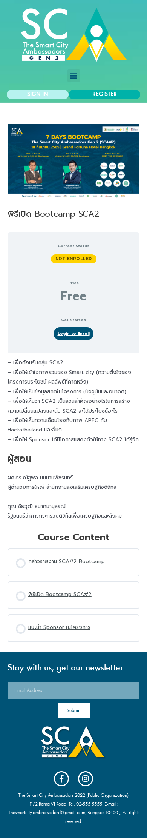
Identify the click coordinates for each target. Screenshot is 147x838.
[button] (73, 75)
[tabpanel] (73, 439)
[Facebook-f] (61, 778)
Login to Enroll (74, 333)
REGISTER (104, 94)
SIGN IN (37, 94)
